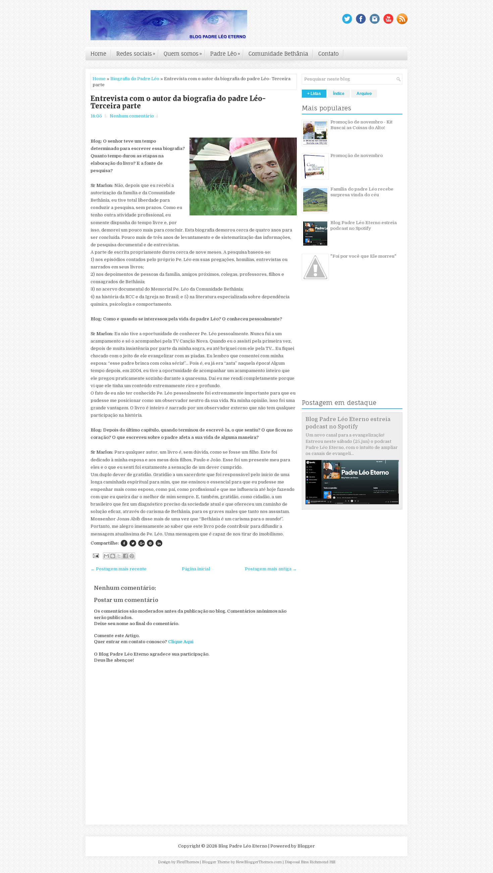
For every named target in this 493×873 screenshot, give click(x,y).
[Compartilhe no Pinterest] (150, 543)
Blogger (306, 846)
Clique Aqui (181, 641)
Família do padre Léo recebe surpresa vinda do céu (361, 192)
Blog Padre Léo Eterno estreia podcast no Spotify (363, 225)
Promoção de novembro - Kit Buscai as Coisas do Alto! (361, 124)
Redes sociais (135, 53)
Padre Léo (225, 53)
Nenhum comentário (132, 115)
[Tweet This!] (132, 543)
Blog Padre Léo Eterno (242, 846)
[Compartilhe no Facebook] (124, 543)
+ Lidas (314, 93)
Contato (328, 53)
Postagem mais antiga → (271, 568)
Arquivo (364, 93)
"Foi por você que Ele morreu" (363, 256)
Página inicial (196, 568)
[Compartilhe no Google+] (141, 543)
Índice (338, 93)
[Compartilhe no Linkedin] (159, 543)
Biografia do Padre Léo (134, 78)
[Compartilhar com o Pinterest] (131, 556)
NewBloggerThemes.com (259, 862)
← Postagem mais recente (119, 568)
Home (98, 53)
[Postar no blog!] (112, 556)
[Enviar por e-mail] (106, 556)
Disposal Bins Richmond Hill (310, 862)
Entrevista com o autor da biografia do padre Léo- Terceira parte (178, 102)
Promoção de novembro (356, 155)
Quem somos (183, 53)
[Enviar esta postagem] (95, 555)
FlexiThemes (187, 862)
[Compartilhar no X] (119, 556)
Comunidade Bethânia (278, 53)
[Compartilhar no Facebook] (125, 556)
